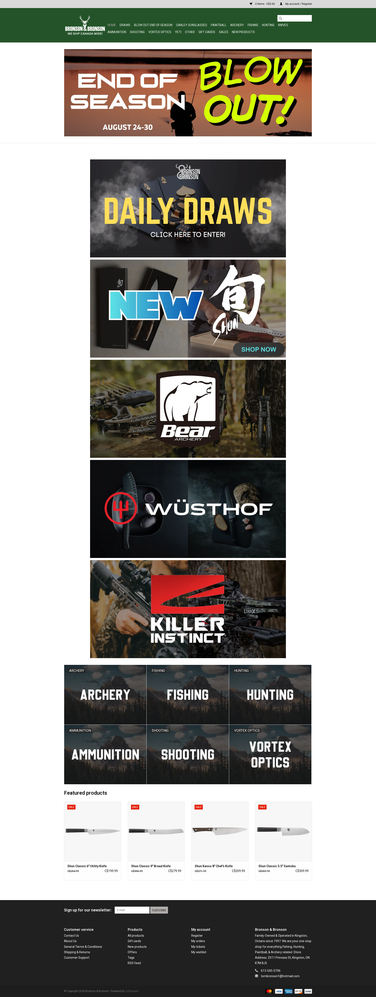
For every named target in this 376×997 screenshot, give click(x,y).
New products (137, 946)
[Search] (280, 18)
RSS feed (134, 963)
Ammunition (116, 32)
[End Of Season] (188, 92)
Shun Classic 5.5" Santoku (277, 866)
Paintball (219, 25)
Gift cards (206, 32)
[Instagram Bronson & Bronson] (308, 910)
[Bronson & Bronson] (85, 25)
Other (190, 32)
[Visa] (278, 991)
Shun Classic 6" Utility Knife (87, 866)
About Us (70, 941)
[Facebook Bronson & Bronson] (293, 910)
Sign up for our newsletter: (87, 910)
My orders (198, 941)
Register (197, 935)
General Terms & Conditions (83, 946)
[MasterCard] (269, 991)
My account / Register (298, 3)
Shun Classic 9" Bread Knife (151, 866)
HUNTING (268, 25)
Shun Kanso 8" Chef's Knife (214, 866)
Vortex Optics (159, 32)
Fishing (253, 25)
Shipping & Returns (77, 952)
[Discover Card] (298, 991)
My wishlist (198, 952)
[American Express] (288, 991)
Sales (223, 32)
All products (136, 935)
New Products (243, 32)
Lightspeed (131, 991)
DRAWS (125, 25)
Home (111, 25)
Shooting (137, 32)
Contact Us (71, 935)
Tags (131, 957)
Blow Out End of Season (153, 25)
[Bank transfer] (307, 991)
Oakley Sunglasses (191, 25)
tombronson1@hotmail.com (280, 976)
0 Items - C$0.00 (265, 3)
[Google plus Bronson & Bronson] (300, 910)
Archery (237, 25)
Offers (132, 952)
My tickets (198, 946)
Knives (283, 25)
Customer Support (76, 957)
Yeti (178, 32)
